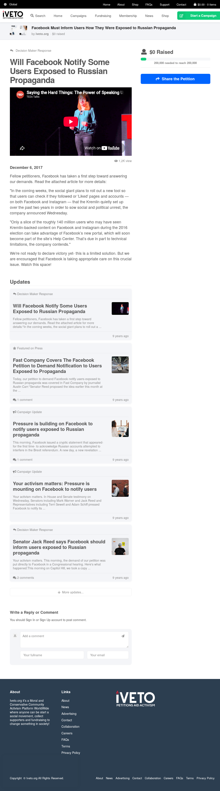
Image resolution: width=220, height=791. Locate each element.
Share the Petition (178, 79)
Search (40, 15)
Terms (65, 746)
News (149, 15)
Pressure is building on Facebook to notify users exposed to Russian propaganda (53, 429)
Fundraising (103, 15)
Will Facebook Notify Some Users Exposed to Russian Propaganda (50, 308)
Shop (135, 4)
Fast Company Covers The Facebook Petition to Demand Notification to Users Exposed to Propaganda (57, 365)
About (121, 4)
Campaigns (78, 15)
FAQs (149, 4)
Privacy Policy (70, 752)
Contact (181, 4)
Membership (128, 15)
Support (165, 4)
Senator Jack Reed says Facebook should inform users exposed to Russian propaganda (59, 547)
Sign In (30, 620)
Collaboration (70, 726)
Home (106, 4)
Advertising (68, 713)
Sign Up (45, 620)
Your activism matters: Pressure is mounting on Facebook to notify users (55, 486)
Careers (66, 733)
